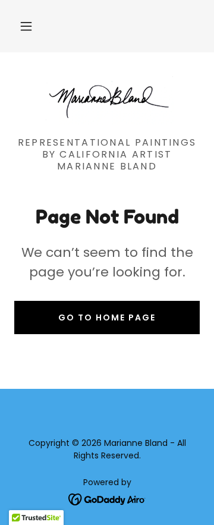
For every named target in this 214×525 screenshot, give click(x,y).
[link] (107, 99)
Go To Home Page (107, 317)
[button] (26, 26)
